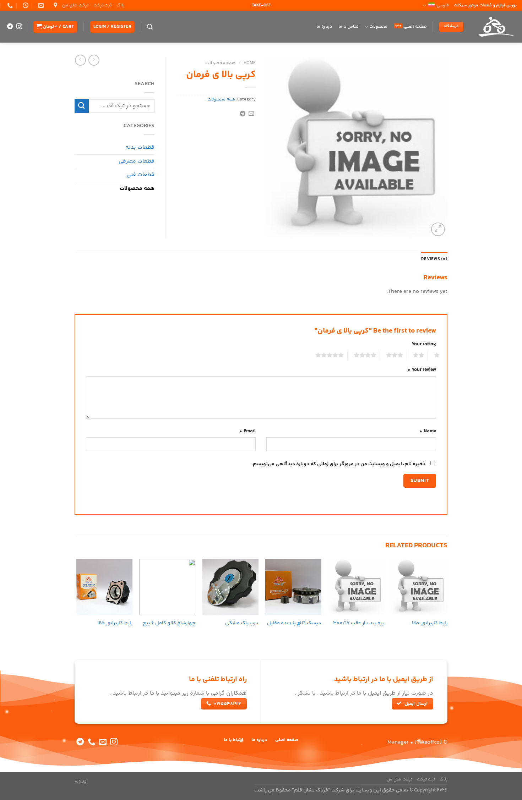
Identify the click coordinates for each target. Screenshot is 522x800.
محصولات (378, 26)
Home (250, 63)
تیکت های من (75, 5)
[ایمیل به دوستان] (251, 114)
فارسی (442, 5)
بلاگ (120, 5)
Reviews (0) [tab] (434, 259)
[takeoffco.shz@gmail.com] (40, 5)
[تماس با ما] (91, 742)
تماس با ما (348, 26)
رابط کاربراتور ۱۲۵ (114, 623)
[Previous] (447, 599)
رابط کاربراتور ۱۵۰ (429, 623)
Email (247, 431)
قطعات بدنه (139, 147)
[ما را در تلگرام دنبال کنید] (10, 26)
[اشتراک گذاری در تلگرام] (242, 114)
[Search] (150, 27)
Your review (421, 370)
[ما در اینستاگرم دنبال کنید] (19, 26)
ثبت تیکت (102, 5)
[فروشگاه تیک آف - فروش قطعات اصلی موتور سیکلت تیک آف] (495, 26)
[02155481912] (9, 5)
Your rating (424, 344)
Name (427, 431)
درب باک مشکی (242, 623)
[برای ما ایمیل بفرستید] (103, 742)
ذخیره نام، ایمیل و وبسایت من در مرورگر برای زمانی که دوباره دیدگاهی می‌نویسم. (338, 464)
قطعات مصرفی (136, 161)
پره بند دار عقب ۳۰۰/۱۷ (359, 623)
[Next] (76, 599)
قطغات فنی (140, 174)
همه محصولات (220, 63)
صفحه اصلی (415, 26)
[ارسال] (82, 106)
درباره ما (324, 26)
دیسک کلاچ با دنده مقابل (294, 623)
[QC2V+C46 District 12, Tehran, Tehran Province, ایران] (54, 5)
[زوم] (438, 229)
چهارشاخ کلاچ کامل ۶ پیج (169, 623)
